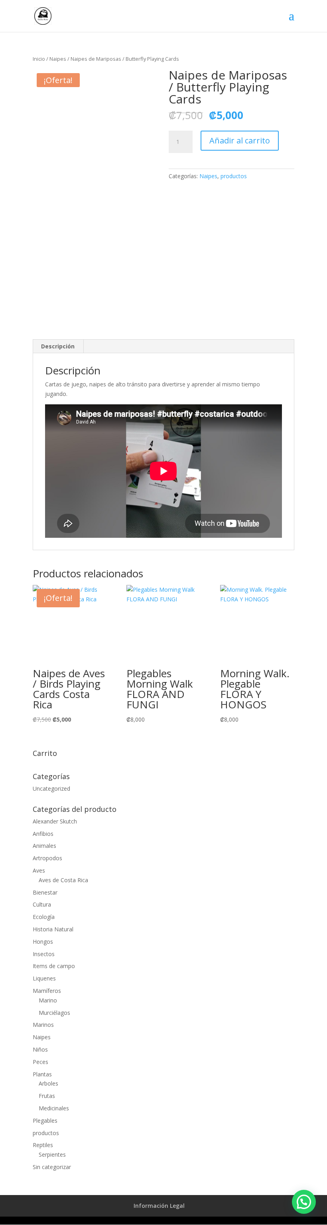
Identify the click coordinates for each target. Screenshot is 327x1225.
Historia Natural (53, 929)
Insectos (44, 954)
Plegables (45, 1120)
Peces (40, 1062)
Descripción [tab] (58, 346)
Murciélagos (54, 1012)
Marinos (43, 1024)
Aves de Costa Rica (63, 880)
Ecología (44, 917)
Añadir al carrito (239, 140)
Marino (48, 1000)
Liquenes (44, 978)
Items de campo (54, 966)
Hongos (43, 941)
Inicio (39, 58)
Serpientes (52, 1154)
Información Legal (159, 1205)
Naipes (57, 58)
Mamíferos (47, 990)
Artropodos (47, 858)
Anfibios (43, 833)
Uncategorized (51, 788)
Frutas (47, 1096)
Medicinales (54, 1108)
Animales (44, 845)
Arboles (48, 1083)
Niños (40, 1049)
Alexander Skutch (55, 821)
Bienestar (45, 892)
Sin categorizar (52, 1167)
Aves (39, 870)
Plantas (42, 1074)
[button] (304, 1202)
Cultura (42, 904)
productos (234, 176)
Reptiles (43, 1145)
